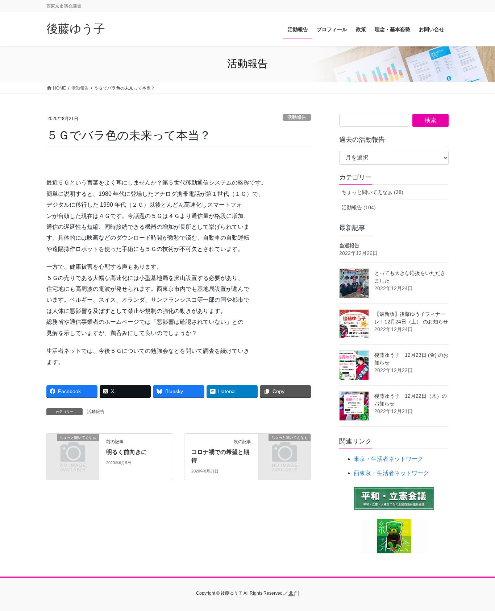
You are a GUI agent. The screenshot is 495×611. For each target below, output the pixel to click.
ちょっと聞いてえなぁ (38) (372, 192)
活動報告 (296, 117)
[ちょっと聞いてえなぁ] (73, 449)
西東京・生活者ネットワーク (391, 473)
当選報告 (349, 245)
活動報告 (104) (359, 207)
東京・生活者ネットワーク (388, 459)
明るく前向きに (126, 452)
